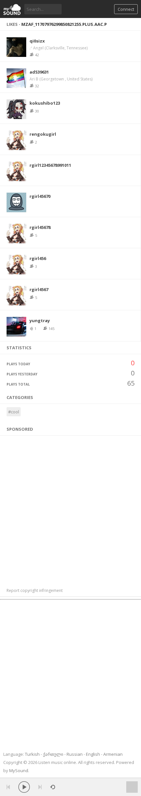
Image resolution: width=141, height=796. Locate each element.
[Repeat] (52, 787)
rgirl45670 (40, 196)
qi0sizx (37, 41)
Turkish (32, 754)
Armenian (113, 754)
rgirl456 (38, 258)
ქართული (53, 754)
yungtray (40, 320)
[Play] (24, 787)
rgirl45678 (40, 227)
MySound (18, 770)
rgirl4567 (39, 289)
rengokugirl (43, 134)
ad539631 (39, 72)
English (93, 754)
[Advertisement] (70, 508)
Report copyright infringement (35, 590)
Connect (126, 9)
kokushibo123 (45, 103)
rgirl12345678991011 (50, 165)
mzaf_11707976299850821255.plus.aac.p (64, 24)
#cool (13, 412)
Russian (75, 754)
